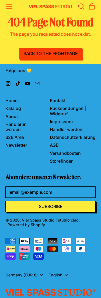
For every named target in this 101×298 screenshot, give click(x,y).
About (11, 116)
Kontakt (57, 100)
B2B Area (14, 137)
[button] (81, 6)
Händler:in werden (16, 127)
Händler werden (66, 129)
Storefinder (61, 161)
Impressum (61, 121)
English (55, 275)
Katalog (13, 108)
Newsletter (16, 145)
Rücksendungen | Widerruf (68, 111)
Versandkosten (65, 153)
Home (11, 100)
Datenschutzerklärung (73, 137)
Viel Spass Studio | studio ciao (50, 220)
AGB (54, 145)
